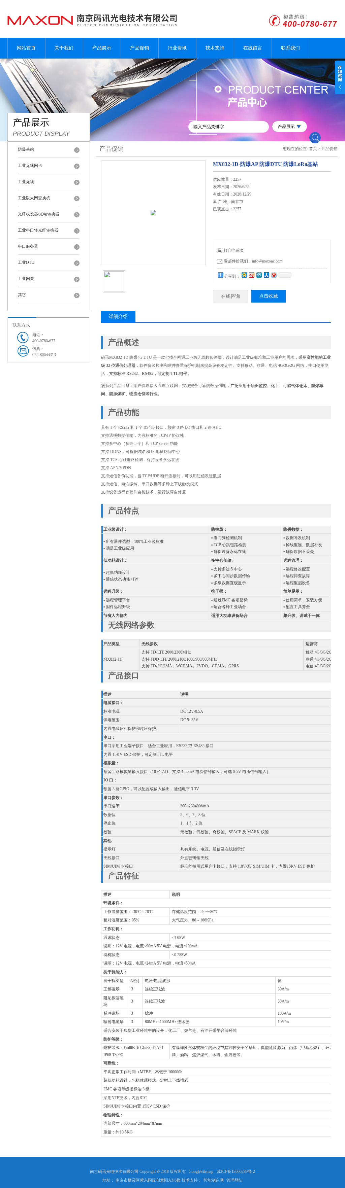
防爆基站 (26, 149)
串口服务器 (28, 246)
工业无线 (26, 181)
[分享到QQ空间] (244, 275)
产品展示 (101, 47)
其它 (22, 294)
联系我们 (290, 47)
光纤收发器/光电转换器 (38, 214)
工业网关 (26, 278)
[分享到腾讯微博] (258, 275)
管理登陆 (234, 1180)
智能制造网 (213, 1180)
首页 (313, 148)
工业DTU (26, 262)
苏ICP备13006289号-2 (236, 1171)
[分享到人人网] (266, 275)
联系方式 (21, 324)
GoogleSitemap (201, 1171)
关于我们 (64, 47)
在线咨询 (230, 296)
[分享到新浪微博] (251, 275)
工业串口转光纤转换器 (38, 230)
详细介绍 (118, 316)
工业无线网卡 (30, 165)
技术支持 (215, 47)
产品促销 (139, 47)
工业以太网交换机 (34, 198)
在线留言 (252, 47)
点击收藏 (268, 296)
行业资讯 (177, 47)
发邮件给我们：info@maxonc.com (253, 261)
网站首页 (26, 47)
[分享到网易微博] (273, 275)
